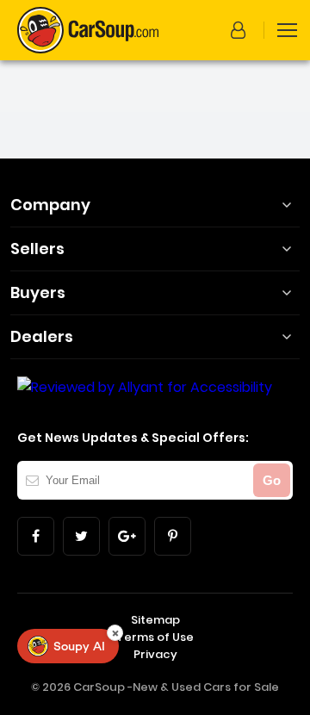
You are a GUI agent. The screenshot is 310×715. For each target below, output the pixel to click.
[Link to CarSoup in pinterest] (172, 536)
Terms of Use (155, 637)
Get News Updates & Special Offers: (133, 437)
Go (272, 480)
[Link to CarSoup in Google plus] (127, 536)
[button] (241, 30)
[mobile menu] (287, 30)
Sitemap (155, 620)
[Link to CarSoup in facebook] (35, 536)
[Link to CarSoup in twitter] (81, 536)
